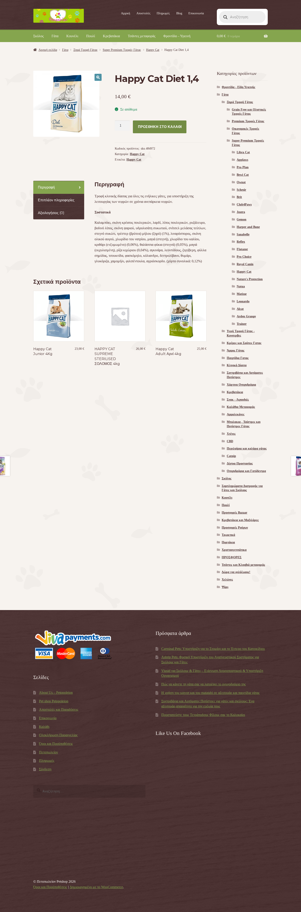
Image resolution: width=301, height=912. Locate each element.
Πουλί (90, 36)
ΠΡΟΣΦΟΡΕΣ (232, 557)
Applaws (242, 159)
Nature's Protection (250, 279)
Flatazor (242, 249)
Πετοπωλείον (48, 752)
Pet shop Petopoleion (53, 701)
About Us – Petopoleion (56, 692)
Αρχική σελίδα (48, 50)
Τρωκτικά (228, 534)
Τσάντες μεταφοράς (141, 36)
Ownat (241, 182)
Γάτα (55, 36)
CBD (230, 441)
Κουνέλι (72, 36)
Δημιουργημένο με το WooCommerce (96, 887)
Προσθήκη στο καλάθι (160, 127)
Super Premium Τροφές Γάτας (122, 50)
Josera (241, 212)
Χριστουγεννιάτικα (234, 549)
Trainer (242, 324)
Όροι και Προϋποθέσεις (56, 744)
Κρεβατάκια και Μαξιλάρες (240, 520)
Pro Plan (243, 167)
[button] (98, 77)
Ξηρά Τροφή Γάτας (85, 50)
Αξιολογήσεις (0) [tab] (51, 213)
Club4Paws (244, 204)
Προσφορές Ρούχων (235, 527)
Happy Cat (152, 50)
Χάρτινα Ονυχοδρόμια (241, 384)
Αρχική (125, 13)
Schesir (241, 189)
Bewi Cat (243, 174)
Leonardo (243, 301)
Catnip (231, 456)
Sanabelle (243, 234)
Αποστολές (143, 13)
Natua (241, 286)
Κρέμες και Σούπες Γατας (244, 343)
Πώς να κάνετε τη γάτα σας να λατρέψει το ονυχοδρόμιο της (203, 684)
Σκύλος (38, 36)
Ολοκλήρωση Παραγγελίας (58, 735)
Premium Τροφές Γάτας (248, 121)
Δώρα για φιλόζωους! (236, 572)
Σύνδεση (45, 769)
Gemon (241, 219)
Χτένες (231, 433)
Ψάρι (225, 587)
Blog (179, 13)
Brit (239, 197)
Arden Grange (246, 316)
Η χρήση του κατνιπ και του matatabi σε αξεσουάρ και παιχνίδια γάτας (210, 693)
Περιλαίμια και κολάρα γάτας (247, 448)
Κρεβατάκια (111, 36)
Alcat (240, 309)
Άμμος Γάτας (235, 350)
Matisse (242, 294)
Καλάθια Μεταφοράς (241, 407)
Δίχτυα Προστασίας (240, 463)
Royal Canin (245, 264)
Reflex (241, 241)
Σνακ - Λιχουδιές (238, 399)
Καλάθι (44, 727)
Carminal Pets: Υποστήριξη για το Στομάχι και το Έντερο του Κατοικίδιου (213, 649)
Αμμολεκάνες (235, 414)
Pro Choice (244, 256)
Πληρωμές (163, 13)
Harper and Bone (248, 227)
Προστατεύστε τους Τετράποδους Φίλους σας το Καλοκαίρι (203, 715)
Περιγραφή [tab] (46, 187)
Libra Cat (243, 152)
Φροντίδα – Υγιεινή (176, 36)
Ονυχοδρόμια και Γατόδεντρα (246, 471)
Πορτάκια (228, 542)
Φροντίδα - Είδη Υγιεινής (238, 87)
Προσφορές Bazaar (234, 512)
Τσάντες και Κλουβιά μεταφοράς (243, 564)
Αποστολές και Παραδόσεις (58, 709)
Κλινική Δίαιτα (237, 365)
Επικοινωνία (196, 13)
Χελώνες (227, 579)
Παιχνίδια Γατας (238, 358)
